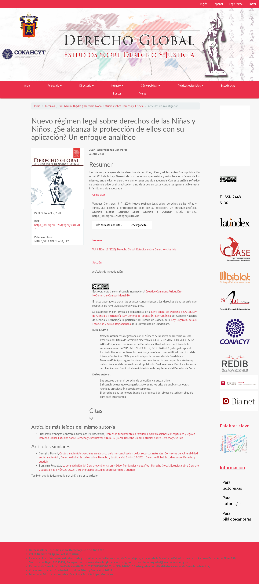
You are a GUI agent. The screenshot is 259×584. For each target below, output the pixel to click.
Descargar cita (138, 225)
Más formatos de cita (108, 225)
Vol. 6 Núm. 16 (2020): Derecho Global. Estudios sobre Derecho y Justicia (102, 106)
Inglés (203, 4)
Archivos (50, 106)
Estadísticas (228, 85)
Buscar (117, 93)
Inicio (27, 85)
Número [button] (116, 85)
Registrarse (236, 4)
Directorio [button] (85, 85)
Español (218, 4)
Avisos (142, 93)
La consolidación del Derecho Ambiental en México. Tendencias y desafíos (106, 465)
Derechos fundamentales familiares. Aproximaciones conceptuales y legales (151, 434)
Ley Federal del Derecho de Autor (171, 311)
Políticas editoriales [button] (189, 85)
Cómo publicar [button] (149, 85)
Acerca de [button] (54, 85)
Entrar (252, 4)
